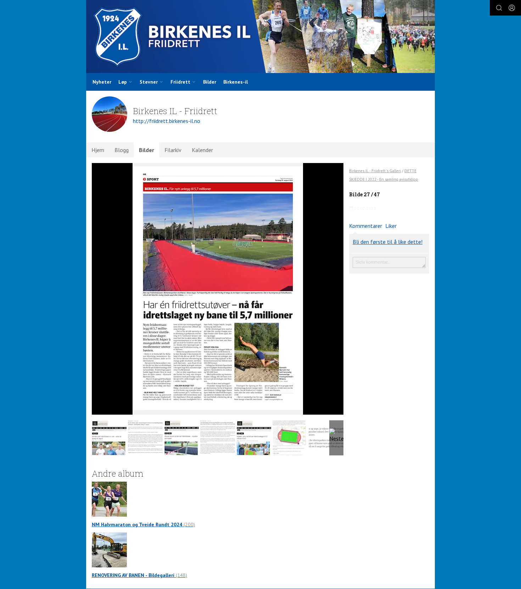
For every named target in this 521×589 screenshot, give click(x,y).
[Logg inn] (511, 7)
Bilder (209, 82)
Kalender (202, 149)
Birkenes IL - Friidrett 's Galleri (375, 170)
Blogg (121, 149)
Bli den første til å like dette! (387, 241)
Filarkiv (172, 149)
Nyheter (102, 82)
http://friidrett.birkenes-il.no (166, 120)
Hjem (97, 149)
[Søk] (499, 7)
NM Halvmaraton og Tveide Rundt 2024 (143, 524)
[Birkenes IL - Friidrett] (260, 36)
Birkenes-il (235, 82)
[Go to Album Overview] (109, 498)
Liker (391, 225)
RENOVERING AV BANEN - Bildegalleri (139, 575)
